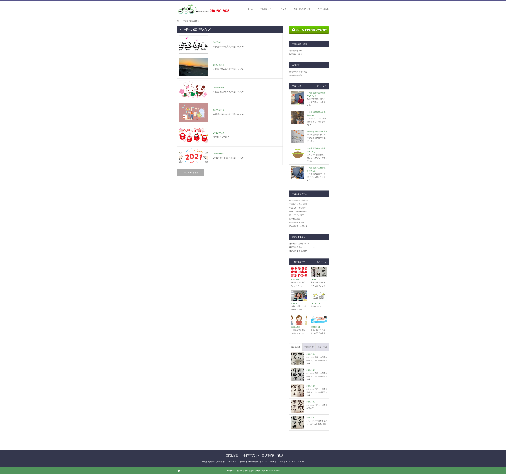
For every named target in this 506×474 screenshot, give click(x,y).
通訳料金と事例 (295, 51)
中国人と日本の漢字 (297, 208)
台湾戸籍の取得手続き (298, 72)
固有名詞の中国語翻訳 (298, 211)
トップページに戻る (190, 173)
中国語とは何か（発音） (299, 204)
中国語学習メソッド (297, 222)
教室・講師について (302, 9)
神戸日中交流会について (299, 244)
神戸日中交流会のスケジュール (302, 247)
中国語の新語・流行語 (298, 200)
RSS (179, 470)
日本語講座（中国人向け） (300, 226)
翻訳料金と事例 (295, 54)
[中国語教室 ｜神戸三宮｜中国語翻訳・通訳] (203, 8)
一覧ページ (319, 86)
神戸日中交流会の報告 (298, 251)
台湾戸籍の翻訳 (295, 75)
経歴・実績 (322, 347)
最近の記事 (295, 347)
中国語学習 (309, 347)
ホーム (250, 9)
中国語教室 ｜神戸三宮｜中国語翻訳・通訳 (253, 456)
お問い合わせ (323, 9)
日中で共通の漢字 (296, 215)
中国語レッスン (267, 9)
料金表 (283, 9)
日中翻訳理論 (294, 219)
